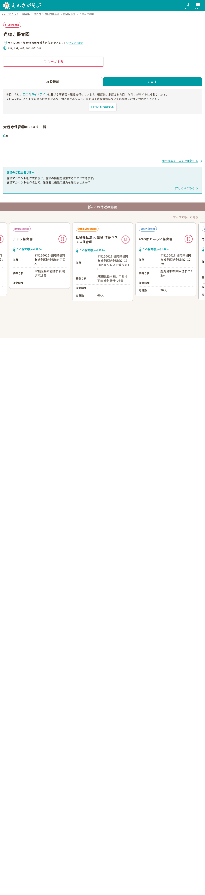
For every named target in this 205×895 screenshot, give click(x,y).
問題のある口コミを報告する (180, 161)
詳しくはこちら (185, 188)
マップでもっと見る (185, 217)
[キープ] (62, 240)
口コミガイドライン (35, 94)
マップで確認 (76, 42)
